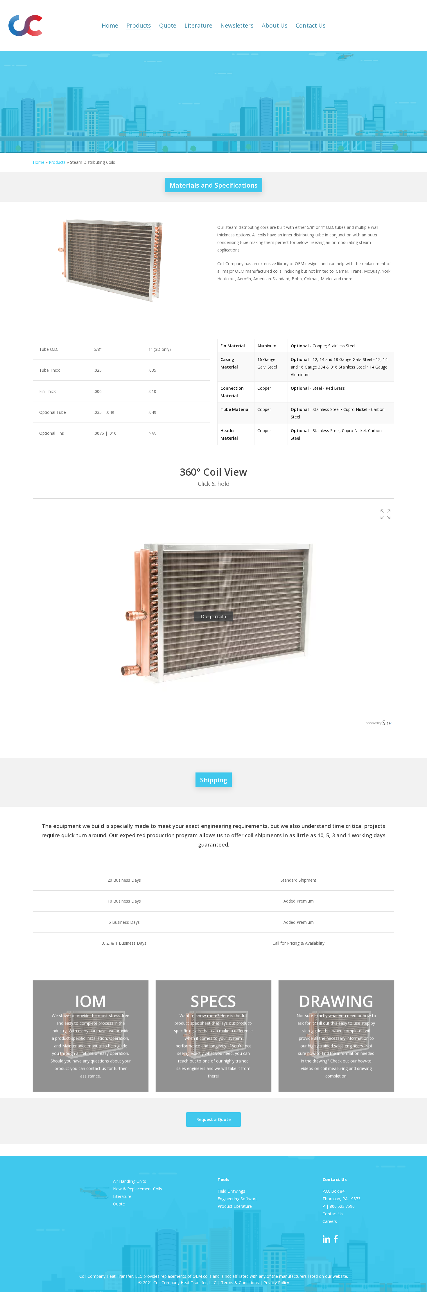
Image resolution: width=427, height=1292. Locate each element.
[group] (213, 617)
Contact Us (332, 1213)
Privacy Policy (276, 1282)
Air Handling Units (130, 1181)
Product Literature (235, 1206)
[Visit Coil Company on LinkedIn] (326, 1239)
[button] (385, 514)
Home (38, 162)
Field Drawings (231, 1191)
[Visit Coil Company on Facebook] (335, 1239)
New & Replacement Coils (137, 1189)
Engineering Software (238, 1198)
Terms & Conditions (240, 1282)
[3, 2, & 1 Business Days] (213, 943)
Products (57, 162)
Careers (329, 1221)
